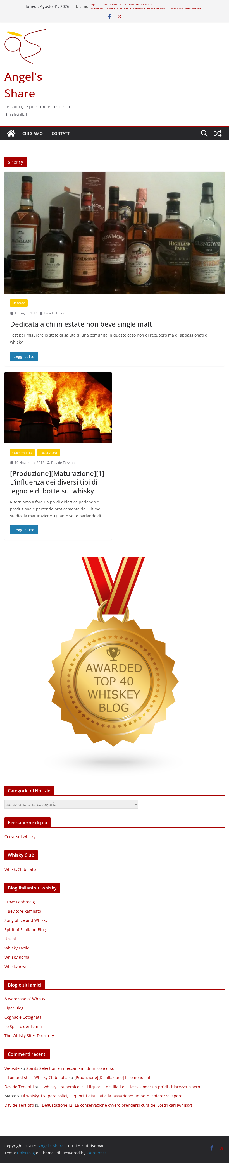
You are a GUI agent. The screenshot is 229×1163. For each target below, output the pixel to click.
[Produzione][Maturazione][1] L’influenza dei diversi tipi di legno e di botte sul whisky (57, 482)
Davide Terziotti (56, 313)
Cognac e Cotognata (23, 1017)
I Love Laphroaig (19, 902)
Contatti (61, 133)
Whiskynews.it (17, 966)
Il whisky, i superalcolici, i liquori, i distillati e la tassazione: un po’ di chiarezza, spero (120, 1086)
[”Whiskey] (114, 560)
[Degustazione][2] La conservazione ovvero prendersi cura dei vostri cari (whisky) (116, 1105)
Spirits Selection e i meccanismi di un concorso (70, 1068)
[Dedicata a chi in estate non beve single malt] (114, 233)
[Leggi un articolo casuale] (218, 133)
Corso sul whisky (19, 836)
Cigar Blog (13, 1008)
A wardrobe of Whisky (24, 998)
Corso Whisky (22, 453)
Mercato (18, 303)
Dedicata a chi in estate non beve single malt (81, 323)
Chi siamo (32, 133)
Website (12, 1068)
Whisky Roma (16, 957)
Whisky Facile (16, 948)
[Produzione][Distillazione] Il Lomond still (112, 1077)
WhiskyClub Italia (20, 869)
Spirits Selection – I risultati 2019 (121, 6)
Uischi (10, 938)
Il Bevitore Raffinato (22, 911)
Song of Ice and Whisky (25, 920)
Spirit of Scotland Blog (25, 929)
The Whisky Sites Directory (29, 1035)
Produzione (49, 453)
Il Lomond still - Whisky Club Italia (36, 1077)
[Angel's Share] (11, 133)
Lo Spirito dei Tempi (23, 1026)
